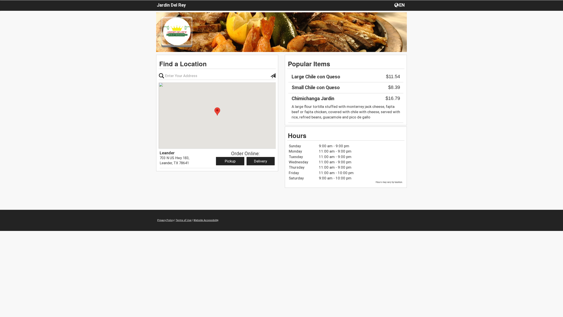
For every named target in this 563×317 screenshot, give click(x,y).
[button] (400, 5)
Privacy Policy (165, 220)
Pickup (230, 161)
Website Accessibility (206, 220)
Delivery (260, 161)
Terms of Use (184, 220)
